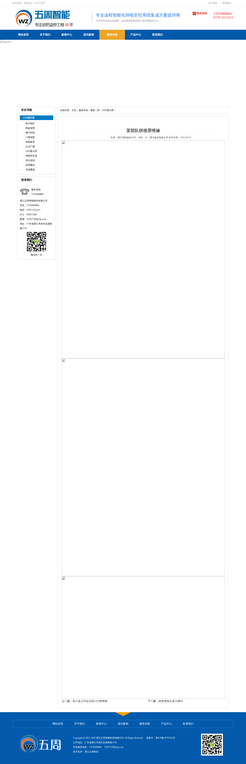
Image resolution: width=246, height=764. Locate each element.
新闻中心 (67, 34)
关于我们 (213, 3)
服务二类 (95, 110)
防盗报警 (30, 128)
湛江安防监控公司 (126, 137)
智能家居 (30, 142)
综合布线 (30, 160)
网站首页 (23, 34)
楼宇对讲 (30, 132)
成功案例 (88, 34)
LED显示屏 (31, 151)
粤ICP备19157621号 (165, 738)
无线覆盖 (30, 169)
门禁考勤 (30, 137)
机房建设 (30, 165)
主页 (74, 110)
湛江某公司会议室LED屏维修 (89, 701)
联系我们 (227, 3)
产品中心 (135, 34)
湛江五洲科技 (91, 751)
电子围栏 (30, 123)
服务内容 (112, 34)
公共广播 (30, 146)
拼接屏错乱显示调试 (171, 701)
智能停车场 (31, 155)
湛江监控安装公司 (159, 137)
